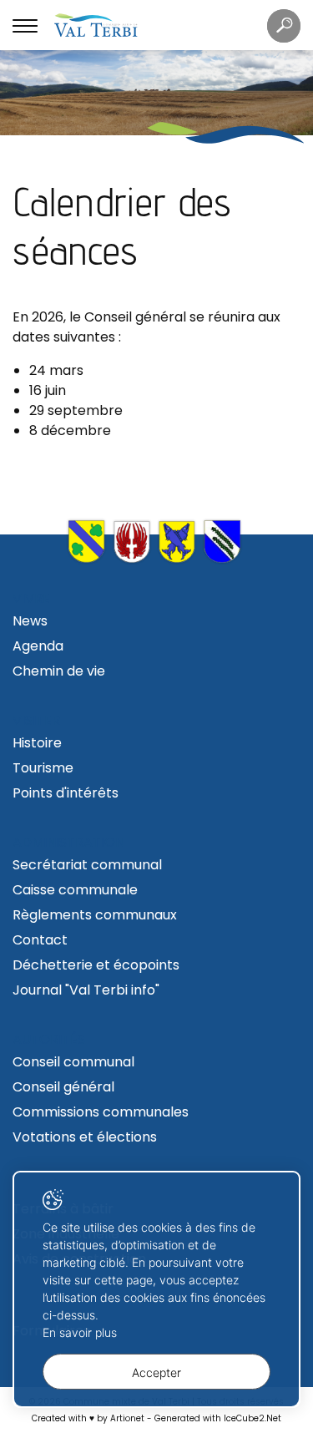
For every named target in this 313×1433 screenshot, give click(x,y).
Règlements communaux (95, 914)
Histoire (37, 742)
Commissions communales (101, 1112)
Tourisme (43, 767)
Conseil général (63, 1086)
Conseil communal (73, 1061)
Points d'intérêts (66, 793)
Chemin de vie (59, 671)
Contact (40, 939)
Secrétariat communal (87, 864)
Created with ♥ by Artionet (88, 1418)
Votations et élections (85, 1137)
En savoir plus (80, 1332)
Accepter (156, 1372)
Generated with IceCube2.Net (217, 1418)
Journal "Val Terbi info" (86, 990)
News (30, 620)
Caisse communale (75, 889)
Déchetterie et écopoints (96, 965)
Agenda (38, 646)
